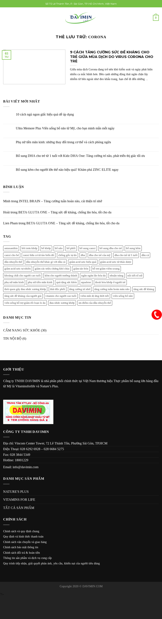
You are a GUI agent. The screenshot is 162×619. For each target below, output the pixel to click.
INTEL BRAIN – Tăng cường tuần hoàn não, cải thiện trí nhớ (60, 201)
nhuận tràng (116, 275)
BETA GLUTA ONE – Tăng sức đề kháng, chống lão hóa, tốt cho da (64, 212)
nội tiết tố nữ (134, 275)
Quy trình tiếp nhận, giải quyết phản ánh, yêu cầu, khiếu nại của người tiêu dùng (51, 563)
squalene (86, 282)
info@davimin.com (25, 467)
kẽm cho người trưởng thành (61, 275)
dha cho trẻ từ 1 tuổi (126, 255)
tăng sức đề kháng (144, 289)
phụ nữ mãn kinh (14, 282)
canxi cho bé (11, 255)
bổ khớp (46, 248)
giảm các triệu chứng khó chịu (52, 268)
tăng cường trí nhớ (79, 289)
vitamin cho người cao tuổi (60, 295)
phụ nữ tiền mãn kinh (40, 282)
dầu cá (145, 255)
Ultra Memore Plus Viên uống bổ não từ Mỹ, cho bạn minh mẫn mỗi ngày (65, 128)
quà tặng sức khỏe (66, 282)
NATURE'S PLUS (16, 491)
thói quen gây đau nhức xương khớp (25, 289)
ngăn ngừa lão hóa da (93, 275)
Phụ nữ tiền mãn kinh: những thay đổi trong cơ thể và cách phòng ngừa (63, 142)
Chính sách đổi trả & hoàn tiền (21, 552)
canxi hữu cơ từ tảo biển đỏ (38, 255)
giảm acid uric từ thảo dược (115, 261)
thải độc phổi (57, 289)
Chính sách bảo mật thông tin (20, 547)
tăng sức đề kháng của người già (22, 295)
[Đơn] (5, 18)
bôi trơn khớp (29, 248)
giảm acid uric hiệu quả (82, 261)
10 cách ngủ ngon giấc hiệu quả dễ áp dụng (45, 114)
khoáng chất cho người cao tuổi (22, 275)
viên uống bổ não (123, 295)
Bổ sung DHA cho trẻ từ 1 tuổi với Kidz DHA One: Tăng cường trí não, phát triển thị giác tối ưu (80, 156)
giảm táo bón (80, 268)
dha (83, 255)
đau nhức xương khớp (62, 302)
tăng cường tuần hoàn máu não (112, 289)
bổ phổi (71, 248)
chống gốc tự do (67, 255)
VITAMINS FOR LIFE (19, 499)
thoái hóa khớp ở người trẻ (110, 282)
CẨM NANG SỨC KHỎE (21, 330)
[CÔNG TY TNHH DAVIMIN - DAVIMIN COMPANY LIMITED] (81, 18)
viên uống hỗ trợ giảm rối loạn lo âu (25, 302)
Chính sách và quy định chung (21, 531)
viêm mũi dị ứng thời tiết (94, 295)
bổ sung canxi (88, 248)
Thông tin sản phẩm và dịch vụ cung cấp (27, 558)
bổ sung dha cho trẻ (111, 248)
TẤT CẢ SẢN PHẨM (18, 508)
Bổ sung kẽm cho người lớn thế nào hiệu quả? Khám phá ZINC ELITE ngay (67, 169)
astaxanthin (11, 248)
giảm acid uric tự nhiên (17, 268)
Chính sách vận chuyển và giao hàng (25, 542)
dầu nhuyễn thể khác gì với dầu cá (45, 261)
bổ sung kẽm (133, 248)
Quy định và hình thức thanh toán (23, 536)
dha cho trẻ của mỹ (100, 255)
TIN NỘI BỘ (12, 338)
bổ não (59, 248)
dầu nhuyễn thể (13, 261)
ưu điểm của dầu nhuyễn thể (95, 302)
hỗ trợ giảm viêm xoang (106, 268)
